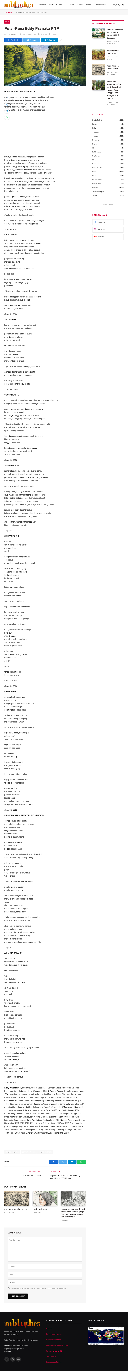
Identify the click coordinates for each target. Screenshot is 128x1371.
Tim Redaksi (51, 1356)
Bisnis (94, 124)
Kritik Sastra (96, 152)
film (93, 148)
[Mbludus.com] (18, 4)
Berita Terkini (97, 120)
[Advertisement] (45, 133)
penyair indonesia (28, 1152)
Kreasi (88, 4)
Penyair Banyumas (12, 1152)
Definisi (49, 1328)
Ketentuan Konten (53, 1339)
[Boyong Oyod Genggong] (98, 54)
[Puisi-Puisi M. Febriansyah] (16, 1198)
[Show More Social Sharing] (61, 40)
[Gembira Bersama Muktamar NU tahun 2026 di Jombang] (98, 33)
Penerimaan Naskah (54, 1362)
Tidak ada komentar (29, 34)
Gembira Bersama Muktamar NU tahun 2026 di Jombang (115, 33)
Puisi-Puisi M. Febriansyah (15, 1209)
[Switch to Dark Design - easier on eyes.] (119, 5)
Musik (94, 160)
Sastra (79, 4)
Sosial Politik (97, 184)
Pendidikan (96, 164)
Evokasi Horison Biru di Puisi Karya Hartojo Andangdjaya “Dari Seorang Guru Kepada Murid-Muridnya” (73, 1213)
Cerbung (95, 132)
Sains (72, 4)
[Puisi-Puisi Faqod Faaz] (45, 1198)
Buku (94, 128)
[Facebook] (6, 98)
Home (18, 12)
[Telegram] (6, 110)
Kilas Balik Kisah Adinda (32, 1175)
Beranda (42, 4)
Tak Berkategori (98, 192)
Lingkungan (96, 156)
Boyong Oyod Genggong (113, 52)
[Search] (123, 5)
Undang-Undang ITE (54, 1351)
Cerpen (95, 136)
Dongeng (95, 140)
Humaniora (60, 4)
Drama (94, 144)
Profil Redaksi (97, 168)
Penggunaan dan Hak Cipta (57, 1345)
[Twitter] (6, 104)
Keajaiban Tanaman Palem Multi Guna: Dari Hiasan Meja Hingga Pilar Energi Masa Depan (114, 90)
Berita (51, 4)
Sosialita (95, 188)
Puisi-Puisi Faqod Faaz (42, 1209)
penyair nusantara (45, 1152)
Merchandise (101, 4)
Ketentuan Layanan (54, 1334)
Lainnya (113, 4)
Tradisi (94, 196)
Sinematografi (97, 180)
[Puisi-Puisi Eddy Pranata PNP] (45, 65)
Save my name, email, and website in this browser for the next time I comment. (39, 1288)
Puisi (24, 12)
